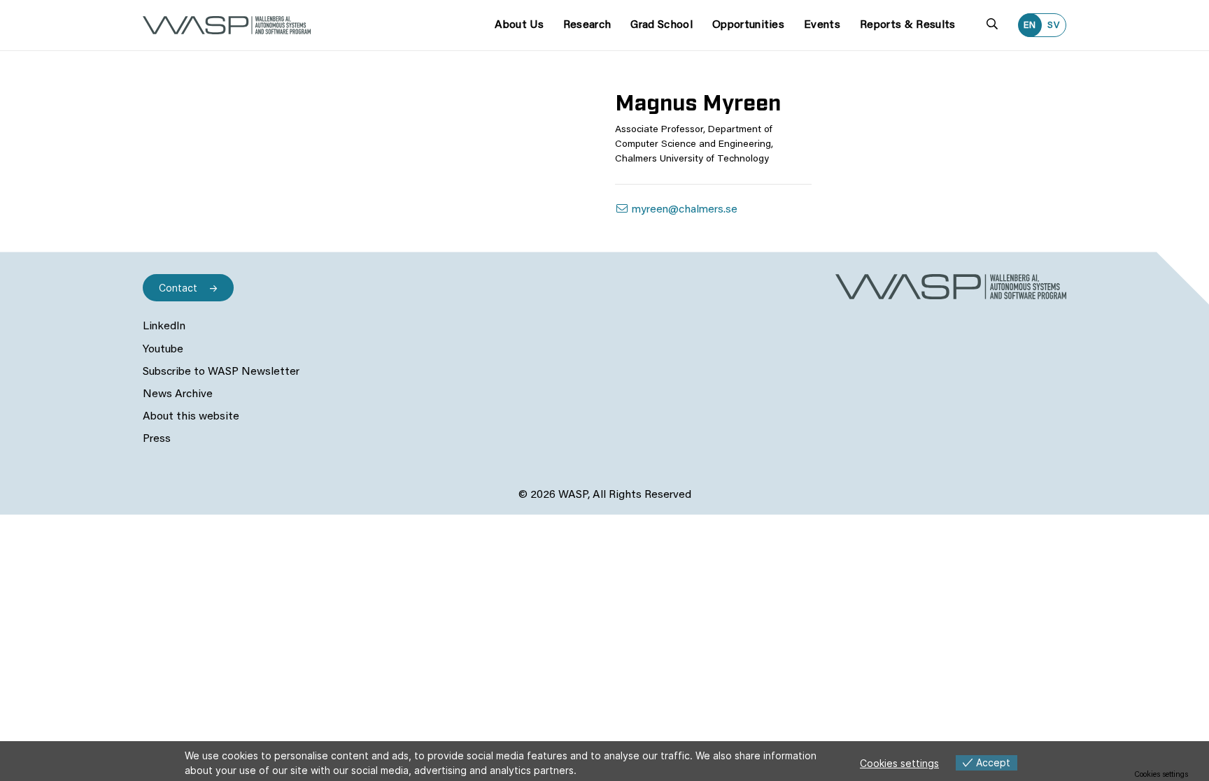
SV (1053, 25)
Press (157, 439)
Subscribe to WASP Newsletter (221, 372)
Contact (178, 288)
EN (1030, 25)
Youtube (163, 349)
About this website (191, 416)
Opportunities (748, 25)
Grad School (661, 25)
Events (822, 25)
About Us (519, 25)
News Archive (178, 394)
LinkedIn (164, 326)
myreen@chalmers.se (683, 209)
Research (587, 25)
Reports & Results (907, 25)
